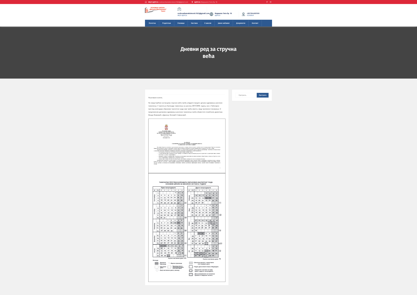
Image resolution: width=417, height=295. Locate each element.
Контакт (255, 23)
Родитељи (166, 23)
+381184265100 (253, 14)
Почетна (152, 23)
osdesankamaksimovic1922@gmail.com (168, 2)
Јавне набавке (224, 23)
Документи (240, 23)
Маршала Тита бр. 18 (205, 2)
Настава (194, 23)
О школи (207, 23)
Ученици (180, 23)
